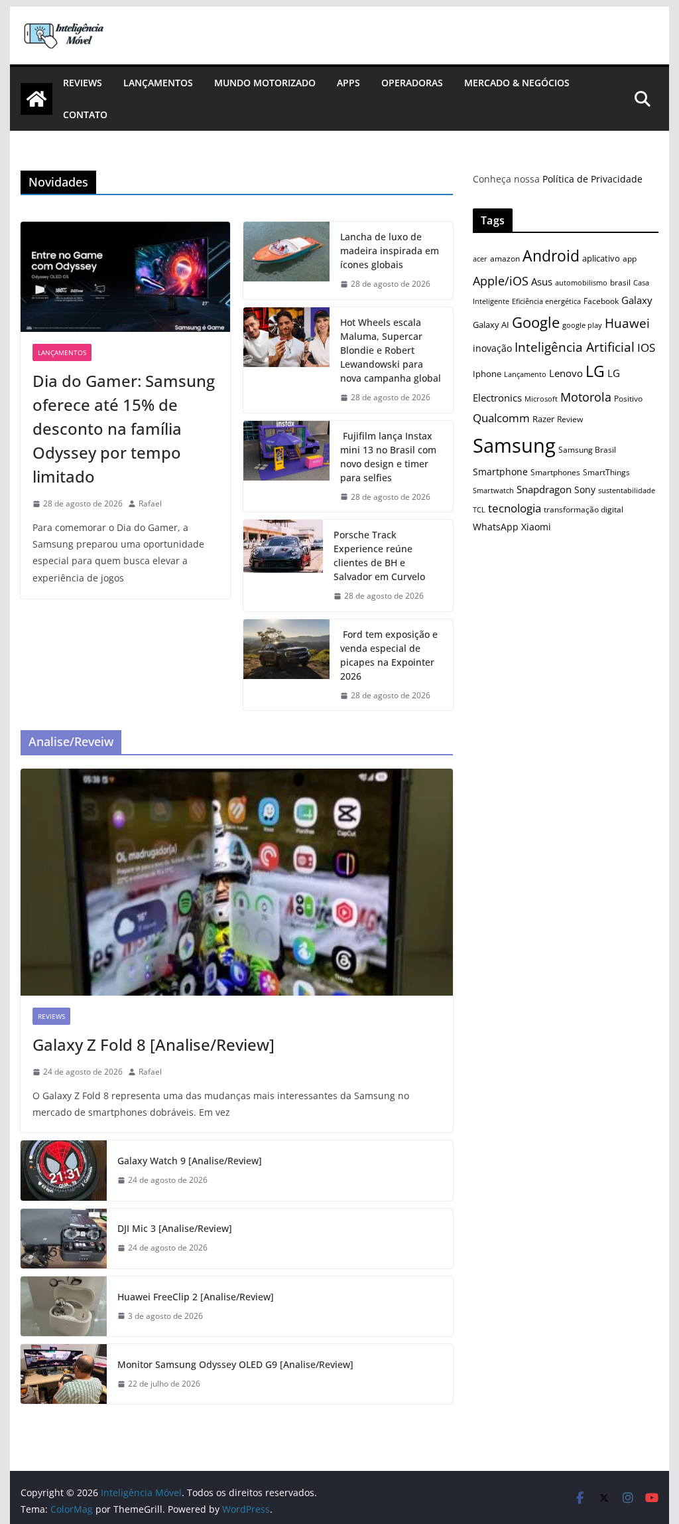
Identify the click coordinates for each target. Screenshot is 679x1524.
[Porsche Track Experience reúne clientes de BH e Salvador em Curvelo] (283, 565)
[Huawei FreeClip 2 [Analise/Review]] (64, 1306)
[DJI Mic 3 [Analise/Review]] (64, 1238)
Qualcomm (501, 417)
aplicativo (601, 258)
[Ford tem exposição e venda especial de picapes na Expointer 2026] (286, 665)
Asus (541, 281)
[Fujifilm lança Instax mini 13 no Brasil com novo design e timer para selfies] (286, 466)
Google (536, 322)
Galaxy (636, 300)
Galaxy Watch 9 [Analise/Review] (189, 1160)
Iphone (487, 374)
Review (570, 419)
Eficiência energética (546, 301)
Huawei (627, 323)
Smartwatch (493, 490)
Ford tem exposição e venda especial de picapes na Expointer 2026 (389, 655)
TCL (479, 509)
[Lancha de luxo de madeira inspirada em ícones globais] (286, 260)
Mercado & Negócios (517, 82)
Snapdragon (544, 489)
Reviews (82, 82)
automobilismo (581, 282)
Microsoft (541, 399)
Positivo (628, 398)
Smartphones (555, 472)
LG (595, 371)
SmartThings (606, 472)
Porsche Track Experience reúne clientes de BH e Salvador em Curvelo (379, 555)
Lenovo (566, 373)
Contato (85, 114)
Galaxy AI (491, 325)
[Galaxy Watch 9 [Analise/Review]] (64, 1170)
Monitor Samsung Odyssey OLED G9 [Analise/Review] (235, 1364)
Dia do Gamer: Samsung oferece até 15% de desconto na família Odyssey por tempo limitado (123, 428)
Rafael (150, 503)
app (630, 258)
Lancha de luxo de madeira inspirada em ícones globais (389, 250)
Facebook (601, 301)
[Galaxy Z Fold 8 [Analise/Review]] (237, 882)
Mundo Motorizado (265, 82)
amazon (505, 259)
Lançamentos (158, 82)
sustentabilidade (626, 490)
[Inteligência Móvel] (36, 99)
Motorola (585, 396)
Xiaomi (536, 526)
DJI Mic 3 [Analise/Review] (174, 1228)
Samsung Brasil (587, 449)
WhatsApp (496, 526)
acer (480, 259)
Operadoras (412, 82)
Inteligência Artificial (575, 347)
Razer (543, 419)
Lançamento (525, 374)
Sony (584, 489)
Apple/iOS (500, 281)
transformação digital (583, 509)
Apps (348, 82)
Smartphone (500, 471)
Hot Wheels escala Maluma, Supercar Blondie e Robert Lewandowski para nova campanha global (390, 350)
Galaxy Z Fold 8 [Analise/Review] (153, 1044)
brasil (620, 282)
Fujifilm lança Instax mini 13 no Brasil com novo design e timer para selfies (388, 456)
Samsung (514, 445)
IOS (646, 347)
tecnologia (514, 508)
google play (582, 325)
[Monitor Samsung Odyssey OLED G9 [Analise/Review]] (64, 1374)
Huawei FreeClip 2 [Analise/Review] (195, 1296)
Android (551, 256)
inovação (492, 348)
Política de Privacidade (592, 179)
